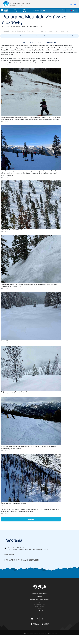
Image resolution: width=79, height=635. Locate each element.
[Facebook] (48, 619)
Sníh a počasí (14, 10)
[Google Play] (35, 624)
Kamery (28, 36)
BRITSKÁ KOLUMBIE (11, 26)
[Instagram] (43, 619)
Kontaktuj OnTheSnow (39, 594)
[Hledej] (63, 10)
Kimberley (49, 31)
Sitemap (39, 608)
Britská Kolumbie (18, 31)
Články (36, 10)
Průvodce (6, 36)
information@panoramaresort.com (21, 560)
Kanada (31, 31)
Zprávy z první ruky (41, 36)
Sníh (14, 36)
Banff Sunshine (62, 31)
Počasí (20, 36)
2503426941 (9, 555)
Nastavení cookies (39, 613)
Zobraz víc (31, 519)
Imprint (39, 602)
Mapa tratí (64, 36)
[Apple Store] (45, 624)
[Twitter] (37, 619)
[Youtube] (32, 619)
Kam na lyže (25, 10)
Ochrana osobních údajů (39, 604)
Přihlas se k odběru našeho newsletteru (39, 599)
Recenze (54, 36)
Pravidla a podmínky (39, 606)
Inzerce (39, 596)
